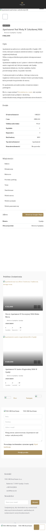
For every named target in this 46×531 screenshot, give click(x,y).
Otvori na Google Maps (33, 215)
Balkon (7, 164)
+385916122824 (11, 487)
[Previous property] (7, 398)
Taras (6, 185)
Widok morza (9, 196)
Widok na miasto (10, 201)
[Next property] (38, 398)
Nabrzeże (8, 174)
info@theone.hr (11, 491)
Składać (35, 502)
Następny (29, 398)
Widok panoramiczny (12, 206)
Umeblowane (9, 190)
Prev (15, 398)
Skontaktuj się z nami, (25, 92)
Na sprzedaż (6, 25)
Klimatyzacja (9, 169)
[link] (23, 295)
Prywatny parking (10, 180)
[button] (23, 10)
